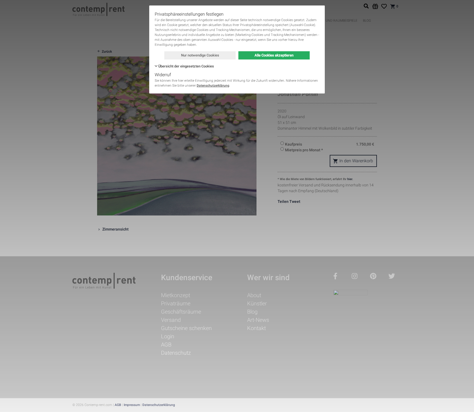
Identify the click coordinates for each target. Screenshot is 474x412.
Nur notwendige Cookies (200, 55)
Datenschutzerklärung (213, 85)
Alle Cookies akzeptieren (274, 55)
